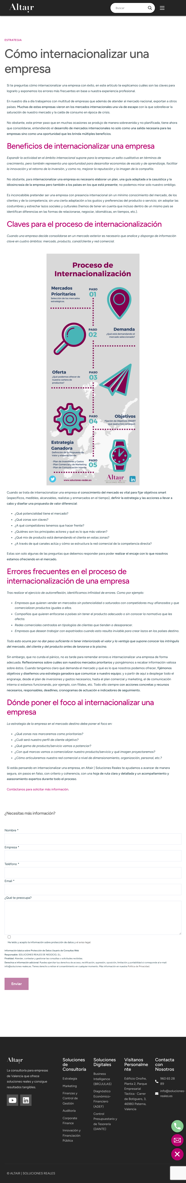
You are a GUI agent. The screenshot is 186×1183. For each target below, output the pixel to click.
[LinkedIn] (26, 1100)
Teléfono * (12, 864)
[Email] (177, 1140)
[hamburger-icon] (162, 8)
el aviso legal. (83, 942)
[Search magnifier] (150, 8)
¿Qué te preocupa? (18, 898)
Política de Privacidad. (139, 966)
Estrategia (13, 40)
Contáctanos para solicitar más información (37, 789)
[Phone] (177, 1126)
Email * (10, 881)
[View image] (93, 369)
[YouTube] (12, 1100)
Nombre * (12, 830)
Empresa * (12, 847)
